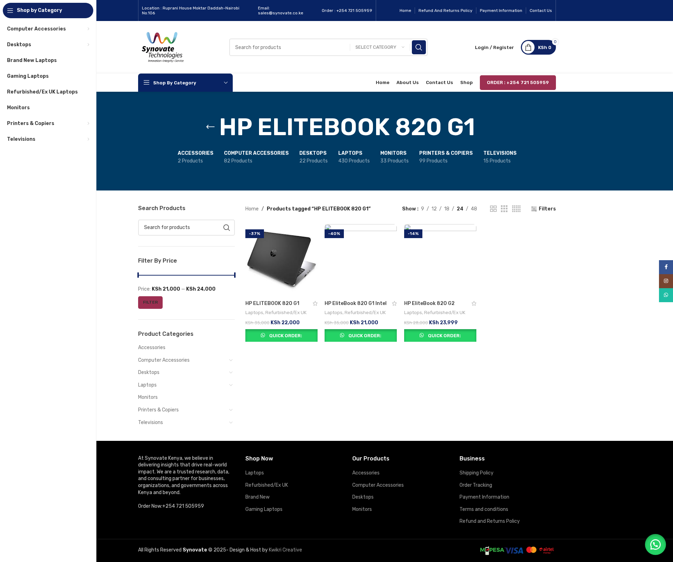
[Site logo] (162, 47)
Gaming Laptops (264, 509)
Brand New (257, 497)
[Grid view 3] (504, 209)
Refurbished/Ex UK (286, 312)
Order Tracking (476, 485)
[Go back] (210, 127)
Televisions (150, 422)
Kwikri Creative (285, 550)
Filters (547, 209)
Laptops (147, 385)
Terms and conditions (484, 509)
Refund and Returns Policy (490, 521)
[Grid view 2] (493, 209)
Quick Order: (285, 335)
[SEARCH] (419, 47)
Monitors (148, 397)
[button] (655, 544)
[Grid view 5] (516, 209)
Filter (150, 302)
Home (252, 209)
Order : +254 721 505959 (518, 82)
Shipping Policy (477, 473)
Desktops (148, 372)
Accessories (151, 348)
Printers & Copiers (158, 410)
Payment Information (484, 497)
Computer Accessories (164, 360)
